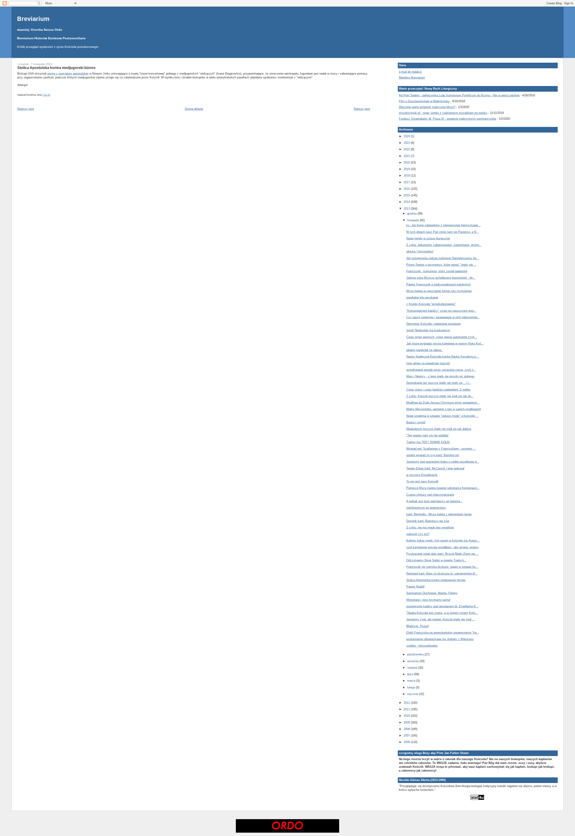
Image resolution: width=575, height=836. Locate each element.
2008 (407, 729)
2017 (407, 182)
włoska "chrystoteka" (420, 251)
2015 (407, 195)
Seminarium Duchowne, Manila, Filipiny (432, 593)
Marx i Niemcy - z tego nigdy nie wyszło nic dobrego (440, 376)
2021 (407, 156)
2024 (407, 136)
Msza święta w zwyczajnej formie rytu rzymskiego (439, 291)
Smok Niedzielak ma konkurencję (428, 330)
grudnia (412, 213)
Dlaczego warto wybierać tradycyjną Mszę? (427, 107)
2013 (407, 208)
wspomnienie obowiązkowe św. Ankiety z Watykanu (439, 639)
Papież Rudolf (415, 586)
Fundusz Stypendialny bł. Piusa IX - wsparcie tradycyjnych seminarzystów (447, 118)
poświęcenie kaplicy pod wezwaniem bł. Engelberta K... (442, 606)
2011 (407, 709)
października (416, 654)
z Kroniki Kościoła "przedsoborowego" (431, 304)
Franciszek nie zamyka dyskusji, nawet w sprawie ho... (442, 566)
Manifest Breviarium (412, 77)
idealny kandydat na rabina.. (424, 350)
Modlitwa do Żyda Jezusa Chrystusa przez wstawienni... (443, 402)
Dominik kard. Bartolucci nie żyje (427, 521)
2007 (407, 735)
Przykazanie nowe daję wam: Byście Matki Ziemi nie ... (442, 553)
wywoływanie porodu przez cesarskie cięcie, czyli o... (441, 370)
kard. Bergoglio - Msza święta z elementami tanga (438, 514)
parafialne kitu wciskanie (422, 297)
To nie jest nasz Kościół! (422, 481)
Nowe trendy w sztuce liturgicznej (428, 238)
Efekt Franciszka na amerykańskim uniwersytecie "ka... (442, 632)
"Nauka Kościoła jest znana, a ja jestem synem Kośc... (442, 613)
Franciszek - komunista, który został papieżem (436, 271)
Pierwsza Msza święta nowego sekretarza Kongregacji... (443, 488)
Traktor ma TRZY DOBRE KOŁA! (428, 442)
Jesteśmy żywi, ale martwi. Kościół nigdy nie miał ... (440, 619)
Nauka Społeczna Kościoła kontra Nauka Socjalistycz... (442, 356)
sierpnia (412, 667)
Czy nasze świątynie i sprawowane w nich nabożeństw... (443, 317)
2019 (407, 169)
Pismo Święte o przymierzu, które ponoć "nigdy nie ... (441, 264)
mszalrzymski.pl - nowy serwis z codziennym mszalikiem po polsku (443, 113)
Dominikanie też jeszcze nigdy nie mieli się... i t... (438, 383)
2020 (407, 162)
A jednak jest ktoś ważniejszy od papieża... (434, 501)
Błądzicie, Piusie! (417, 626)
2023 (407, 142)
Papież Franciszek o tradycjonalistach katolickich (438, 284)
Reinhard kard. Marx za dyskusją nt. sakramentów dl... (442, 573)
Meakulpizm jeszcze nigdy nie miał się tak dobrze (438, 429)
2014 (407, 201)
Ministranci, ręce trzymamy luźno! (428, 600)
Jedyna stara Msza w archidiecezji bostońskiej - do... (440, 277)
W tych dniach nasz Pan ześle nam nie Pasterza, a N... (442, 232)
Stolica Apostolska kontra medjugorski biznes (56, 68)
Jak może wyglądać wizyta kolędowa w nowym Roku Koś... (445, 343)
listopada (413, 220)
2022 (407, 149)
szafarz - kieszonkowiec (422, 645)
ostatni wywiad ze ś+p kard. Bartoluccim (432, 455)
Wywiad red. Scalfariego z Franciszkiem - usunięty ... (441, 448)
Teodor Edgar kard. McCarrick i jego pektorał (435, 468)
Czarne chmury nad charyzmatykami (430, 494)
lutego (411, 687)
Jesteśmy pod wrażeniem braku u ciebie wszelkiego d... (442, 461)
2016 (407, 188)
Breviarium (33, 18)
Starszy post (362, 109)
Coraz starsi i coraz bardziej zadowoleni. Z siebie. (438, 389)
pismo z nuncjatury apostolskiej (67, 73)
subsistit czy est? (417, 534)
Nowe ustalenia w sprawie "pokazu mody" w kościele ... (442, 416)
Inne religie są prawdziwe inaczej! (428, 363)
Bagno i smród (415, 422)
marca (411, 680)
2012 (407, 702)
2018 (407, 175)
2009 (407, 722)
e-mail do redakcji (410, 71)
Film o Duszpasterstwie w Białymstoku (424, 101)
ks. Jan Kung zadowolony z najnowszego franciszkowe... (443, 225)
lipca (410, 674)
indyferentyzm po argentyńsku (426, 507)
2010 (407, 715)
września (413, 661)
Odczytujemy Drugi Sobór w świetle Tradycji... (436, 560)
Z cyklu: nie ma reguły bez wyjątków (430, 527)
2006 (407, 742)
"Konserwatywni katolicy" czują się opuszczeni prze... (441, 310)
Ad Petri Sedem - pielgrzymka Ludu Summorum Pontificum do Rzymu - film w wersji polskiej (459, 95)
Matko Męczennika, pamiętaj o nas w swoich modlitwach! (443, 409)
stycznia (413, 694)
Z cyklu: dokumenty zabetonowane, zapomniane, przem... (444, 245)
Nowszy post (25, 109)
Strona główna (194, 109)
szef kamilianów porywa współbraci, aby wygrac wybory (442, 547)
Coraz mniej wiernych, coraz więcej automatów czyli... (441, 337)
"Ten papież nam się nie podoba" (427, 435)
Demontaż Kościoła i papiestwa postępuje (433, 323)
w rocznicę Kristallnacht (421, 475)
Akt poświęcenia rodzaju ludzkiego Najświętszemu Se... (442, 258)
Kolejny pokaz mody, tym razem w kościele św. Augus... (443, 540)
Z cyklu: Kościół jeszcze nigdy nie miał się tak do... (440, 396)
